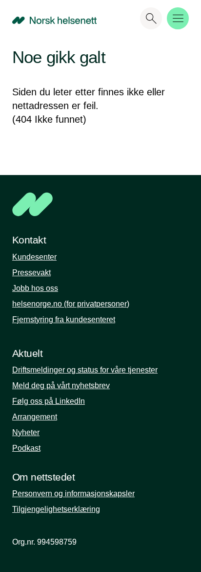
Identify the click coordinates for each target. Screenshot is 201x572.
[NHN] (100, 204)
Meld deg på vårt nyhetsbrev (61, 385)
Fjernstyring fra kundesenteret (63, 319)
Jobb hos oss (35, 288)
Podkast (26, 448)
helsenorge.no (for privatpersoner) (70, 304)
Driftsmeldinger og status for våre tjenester (85, 370)
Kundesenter (34, 257)
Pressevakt (31, 272)
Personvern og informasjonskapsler (73, 493)
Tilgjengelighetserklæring (56, 509)
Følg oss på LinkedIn (48, 401)
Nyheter (26, 432)
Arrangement (34, 417)
